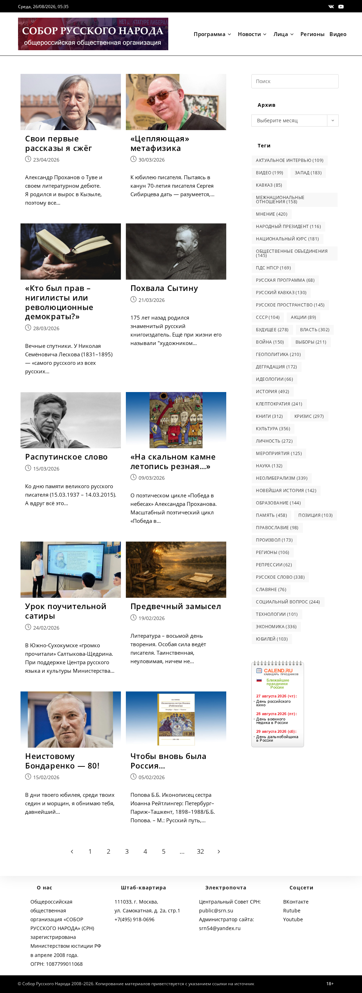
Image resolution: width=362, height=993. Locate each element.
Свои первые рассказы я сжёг (58, 143)
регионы (272, 552)
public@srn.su (216, 910)
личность (274, 441)
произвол (274, 540)
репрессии (274, 565)
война (270, 342)
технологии (277, 614)
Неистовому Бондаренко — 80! (62, 760)
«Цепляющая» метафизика (159, 143)
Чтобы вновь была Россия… (168, 760)
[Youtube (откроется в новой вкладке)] (340, 6)
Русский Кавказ (281, 293)
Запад (308, 173)
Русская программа (285, 280)
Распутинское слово (66, 456)
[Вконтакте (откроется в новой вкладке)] (331, 6)
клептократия (279, 404)
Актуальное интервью (289, 160)
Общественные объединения (292, 253)
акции (303, 317)
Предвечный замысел (175, 606)
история (272, 392)
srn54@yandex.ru (220, 928)
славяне (271, 589)
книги (269, 416)
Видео (269, 173)
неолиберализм (282, 478)
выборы (311, 342)
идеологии (274, 379)
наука (269, 466)
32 (200, 851)
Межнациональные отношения (280, 199)
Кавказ (269, 185)
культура (273, 429)
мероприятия (279, 453)
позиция (315, 515)
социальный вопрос (288, 602)
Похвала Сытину (164, 287)
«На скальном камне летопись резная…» (173, 461)
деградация (276, 367)
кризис (309, 416)
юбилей (272, 639)
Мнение (271, 214)
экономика (276, 627)
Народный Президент (288, 226)
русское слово (280, 577)
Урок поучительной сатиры (65, 611)
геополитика (278, 354)
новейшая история (286, 490)
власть (315, 330)
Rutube (291, 910)
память (271, 515)
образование (278, 503)
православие (277, 528)
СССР (268, 317)
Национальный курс (287, 239)
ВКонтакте (296, 901)
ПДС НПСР (273, 268)
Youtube (293, 919)
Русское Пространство (290, 305)
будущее (272, 330)
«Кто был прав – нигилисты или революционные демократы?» (59, 301)
